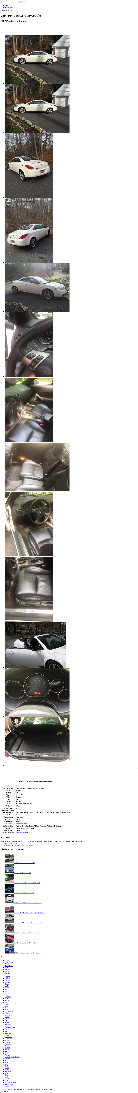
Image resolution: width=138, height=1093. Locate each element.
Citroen (7, 978)
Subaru (7, 1073)
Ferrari (7, 987)
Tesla (6, 1077)
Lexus (7, 1017)
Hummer (8, 997)
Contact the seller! (22, 833)
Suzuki (7, 1075)
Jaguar (7, 1004)
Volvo (7, 1086)
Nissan (7, 1035)
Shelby (7, 1066)
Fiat (6, 989)
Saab (6, 1060)
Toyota (7, 1079)
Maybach (8, 1024)
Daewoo (7, 980)
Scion (6, 1062)
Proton (7, 1049)
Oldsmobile (8, 1037)
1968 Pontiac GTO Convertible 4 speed (27, 883)
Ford (6, 991)
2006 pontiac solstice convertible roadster (27, 953)
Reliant (7, 1053)
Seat (6, 1064)
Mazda (7, 1026)
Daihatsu (8, 982)
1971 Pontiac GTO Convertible (24, 893)
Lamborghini (9, 1011)
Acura (7, 960)
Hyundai (7, 998)
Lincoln (7, 1018)
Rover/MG (8, 1059)
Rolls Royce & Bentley (12, 1057)
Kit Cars (7, 1009)
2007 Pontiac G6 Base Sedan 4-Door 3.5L (28, 903)
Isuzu (6, 1002)
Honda (7, 995)
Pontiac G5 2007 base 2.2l (22, 873)
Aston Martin (9, 966)
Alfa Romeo (9, 962)
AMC (7, 964)
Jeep (6, 1006)
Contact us (4, 1091)
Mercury (7, 1029)
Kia (6, 1008)
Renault (7, 1055)
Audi (6, 967)
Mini (6, 1031)
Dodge (7, 986)
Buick (7, 971)
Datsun (7, 984)
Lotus (6, 1020)
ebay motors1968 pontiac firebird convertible (28, 923)
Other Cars (8, 1038)
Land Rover (9, 1015)
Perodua (7, 1040)
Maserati (7, 1022)
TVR (6, 1080)
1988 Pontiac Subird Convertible (24, 863)
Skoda (7, 1068)
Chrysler (7, 977)
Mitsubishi (8, 1033)
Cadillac (7, 973)
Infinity (7, 1000)
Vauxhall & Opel (10, 1082)
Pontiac (7, 1046)
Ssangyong (8, 1071)
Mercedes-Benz (10, 1028)
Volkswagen (9, 1084)
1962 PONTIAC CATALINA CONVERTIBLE (29, 913)
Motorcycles (9, 7)
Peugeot (7, 1042)
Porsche (7, 1048)
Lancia (7, 1013)
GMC (7, 993)
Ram (6, 1051)
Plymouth (8, 1044)
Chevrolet (8, 975)
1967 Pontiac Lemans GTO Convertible (27, 933)
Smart (7, 1069)
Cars (6, 5)
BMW (7, 969)
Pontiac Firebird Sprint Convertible (25, 943)
